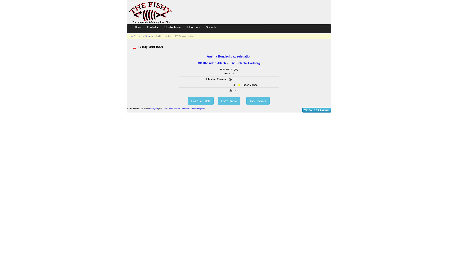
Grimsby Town (172, 27)
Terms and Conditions (172, 109)
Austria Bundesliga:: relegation (229, 56)
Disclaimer (185, 109)
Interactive (193, 27)
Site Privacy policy (198, 109)
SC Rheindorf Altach (212, 63)
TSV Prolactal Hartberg (244, 63)
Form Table (229, 101)
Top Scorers (258, 101)
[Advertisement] (255, 12)
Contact (210, 27)
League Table (201, 101)
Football (151, 27)
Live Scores (135, 36)
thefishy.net (153, 109)
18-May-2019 (147, 36)
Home (138, 27)
